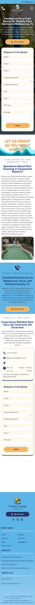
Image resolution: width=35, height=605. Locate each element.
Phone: (6, 71)
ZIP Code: (7, 105)
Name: (6, 57)
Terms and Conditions (27, 602)
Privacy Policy (8, 600)
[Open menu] (32, 8)
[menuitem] (9, 535)
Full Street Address (11, 84)
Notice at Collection (14, 602)
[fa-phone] (3, 10)
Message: (7, 112)
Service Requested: (11, 78)
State (6, 98)
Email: (6, 64)
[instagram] (17, 520)
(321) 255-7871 (12, 353)
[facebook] (13, 520)
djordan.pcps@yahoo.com (16, 358)
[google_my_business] (22, 520)
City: (5, 91)
